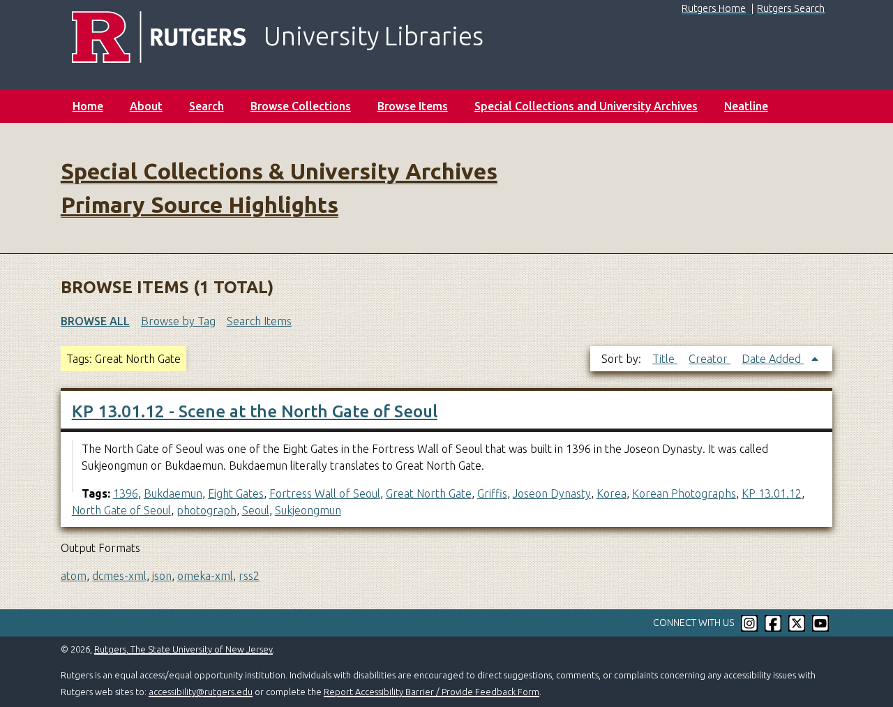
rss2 (249, 576)
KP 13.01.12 (772, 493)
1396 (125, 493)
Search (206, 106)
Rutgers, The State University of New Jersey (183, 649)
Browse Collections (300, 106)
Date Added (773, 358)
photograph (207, 510)
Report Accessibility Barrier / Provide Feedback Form (431, 692)
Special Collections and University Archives (586, 106)
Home (88, 106)
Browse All (95, 321)
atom (74, 576)
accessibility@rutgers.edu (201, 692)
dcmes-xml (119, 576)
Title (664, 358)
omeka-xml (205, 576)
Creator (709, 358)
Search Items (259, 321)
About (146, 106)
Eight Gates (236, 493)
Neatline (746, 106)
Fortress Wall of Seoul (324, 493)
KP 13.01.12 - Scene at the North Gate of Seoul (254, 411)
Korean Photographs (684, 493)
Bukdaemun (173, 493)
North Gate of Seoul (121, 510)
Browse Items (412, 106)
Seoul (255, 510)
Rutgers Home (714, 8)
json (162, 576)
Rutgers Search (791, 8)
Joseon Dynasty (552, 493)
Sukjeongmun (308, 510)
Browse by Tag (178, 321)
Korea (611, 493)
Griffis (492, 493)
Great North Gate (429, 493)
